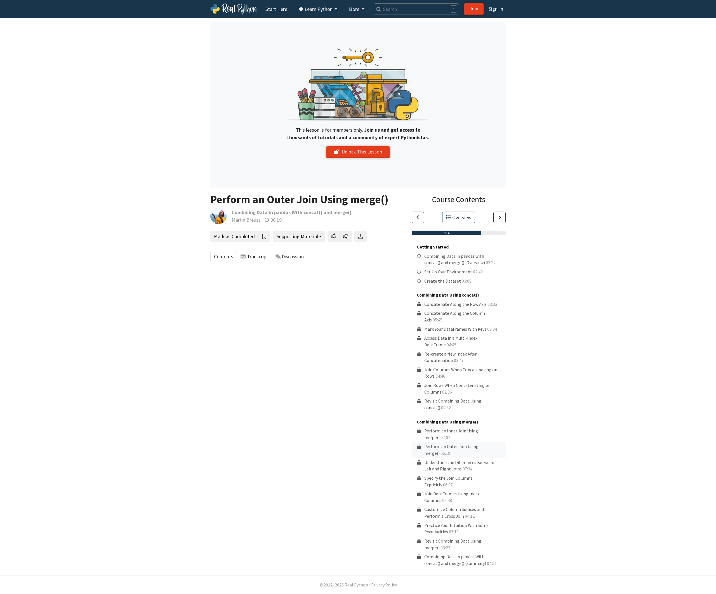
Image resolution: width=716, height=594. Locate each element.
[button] (334, 236)
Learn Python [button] (318, 9)
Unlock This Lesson (361, 151)
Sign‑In (496, 9)
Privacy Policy (384, 585)
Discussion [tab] (293, 256)
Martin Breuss (246, 220)
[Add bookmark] (264, 236)
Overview (462, 217)
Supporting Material (297, 236)
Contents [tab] (223, 256)
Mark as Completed (234, 236)
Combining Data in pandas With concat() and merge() (292, 212)
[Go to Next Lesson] (499, 217)
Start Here (276, 9)
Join (473, 8)
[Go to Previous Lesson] (418, 217)
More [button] (354, 9)
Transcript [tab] (257, 256)
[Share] (360, 236)
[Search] (377, 9)
